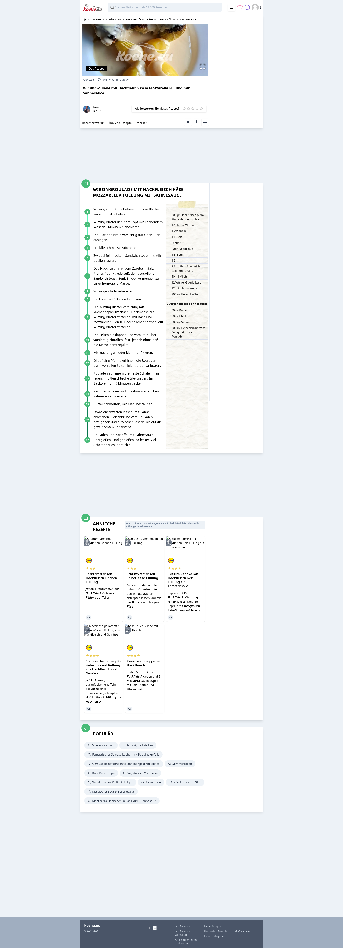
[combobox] (165, 7)
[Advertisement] (236, 68)
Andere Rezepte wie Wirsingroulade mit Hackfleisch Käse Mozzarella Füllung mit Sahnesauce (162, 525)
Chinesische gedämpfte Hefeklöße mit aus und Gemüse (103, 667)
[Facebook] (155, 928)
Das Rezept (96, 69)
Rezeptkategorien (214, 936)
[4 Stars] (197, 108)
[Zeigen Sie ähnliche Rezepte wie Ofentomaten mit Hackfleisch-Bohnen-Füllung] (88, 617)
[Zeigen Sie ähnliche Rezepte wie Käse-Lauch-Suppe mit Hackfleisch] (129, 709)
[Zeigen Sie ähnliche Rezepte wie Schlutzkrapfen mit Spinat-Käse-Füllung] (129, 617)
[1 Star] (184, 108)
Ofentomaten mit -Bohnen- (102, 578)
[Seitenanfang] (335, 940)
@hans (97, 110)
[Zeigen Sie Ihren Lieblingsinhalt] (240, 7)
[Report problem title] (188, 122)
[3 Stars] (193, 108)
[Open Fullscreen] (203, 66)
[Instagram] (147, 928)
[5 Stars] (201, 108)
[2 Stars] (188, 108)
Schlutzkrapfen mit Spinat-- (142, 576)
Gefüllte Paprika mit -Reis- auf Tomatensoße (183, 580)
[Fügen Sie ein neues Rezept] (247, 7)
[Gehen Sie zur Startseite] (85, 19)
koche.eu (92, 925)
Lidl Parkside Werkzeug (182, 932)
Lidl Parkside (182, 926)
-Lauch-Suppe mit (144, 663)
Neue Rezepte (212, 926)
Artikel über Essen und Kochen (186, 941)
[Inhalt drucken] (205, 122)
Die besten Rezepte (215, 931)
